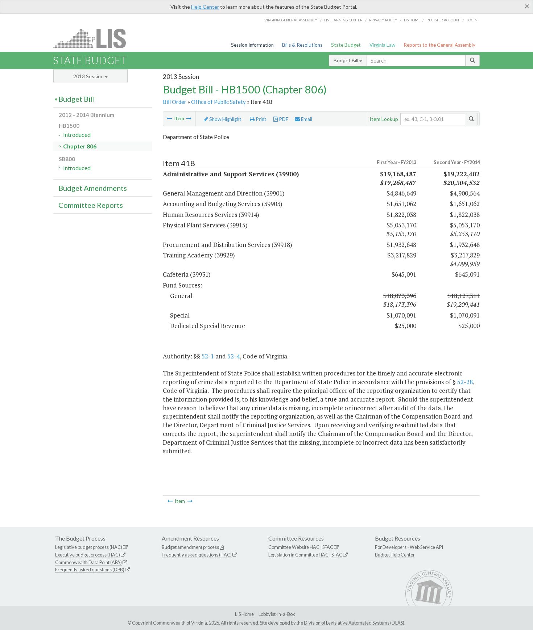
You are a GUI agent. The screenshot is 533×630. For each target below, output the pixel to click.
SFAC (327, 547)
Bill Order (174, 101)
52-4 (233, 356)
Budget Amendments (92, 188)
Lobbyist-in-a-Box (277, 614)
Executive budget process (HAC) (87, 555)
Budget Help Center (395, 555)
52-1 (208, 356)
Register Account (443, 20)
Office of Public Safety (218, 101)
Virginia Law (382, 45)
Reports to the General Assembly (439, 45)
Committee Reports (90, 205)
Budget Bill (346, 60)
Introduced (77, 134)
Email (306, 119)
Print (260, 119)
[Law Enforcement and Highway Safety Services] (169, 118)
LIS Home (244, 614)
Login (472, 20)
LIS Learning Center (343, 20)
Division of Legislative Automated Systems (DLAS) (354, 623)
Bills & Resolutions (302, 45)
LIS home (412, 20)
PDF (283, 119)
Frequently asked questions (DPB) (89, 569)
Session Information (252, 45)
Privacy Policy (383, 20)
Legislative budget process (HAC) (88, 547)
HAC (314, 547)
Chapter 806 (79, 146)
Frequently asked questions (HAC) (197, 555)
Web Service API (426, 547)
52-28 (465, 382)
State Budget (346, 45)
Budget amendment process (190, 547)
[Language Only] (188, 118)
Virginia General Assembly (290, 20)
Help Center (205, 7)
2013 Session (89, 76)
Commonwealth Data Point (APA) (88, 562)
